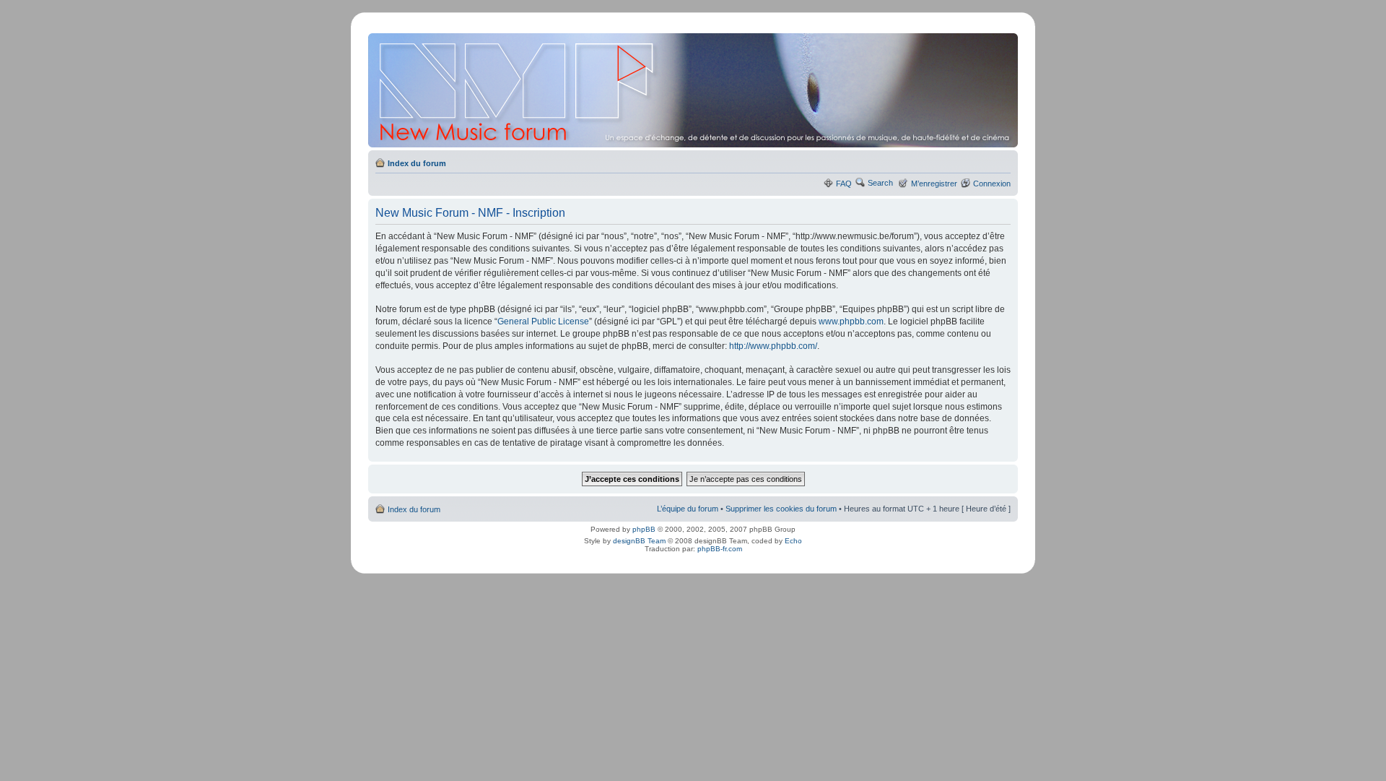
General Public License (543, 321)
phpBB (643, 529)
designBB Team (639, 541)
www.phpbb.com (851, 321)
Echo (793, 541)
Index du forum (417, 163)
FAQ (844, 183)
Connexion (992, 183)
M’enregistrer (934, 183)
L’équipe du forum (687, 508)
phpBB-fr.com (719, 549)
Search (880, 182)
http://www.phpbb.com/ (773, 346)
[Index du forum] (694, 90)
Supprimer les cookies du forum (781, 508)
